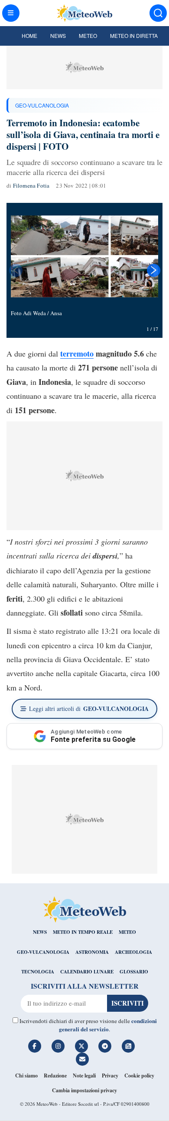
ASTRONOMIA (92, 952)
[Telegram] (104, 1046)
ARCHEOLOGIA (133, 952)
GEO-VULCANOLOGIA (42, 105)
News (58, 35)
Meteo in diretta (134, 35)
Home (29, 35)
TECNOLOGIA (37, 971)
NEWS (40, 932)
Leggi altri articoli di (89, 708)
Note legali (84, 1075)
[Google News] (128, 1046)
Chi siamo (26, 1075)
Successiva (153, 270)
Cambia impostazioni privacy (84, 1090)
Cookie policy (139, 1075)
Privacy (110, 1075)
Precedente (15, 270)
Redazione (55, 1075)
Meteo (88, 35)
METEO (127, 932)
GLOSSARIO (134, 971)
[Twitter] (81, 1046)
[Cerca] (158, 13)
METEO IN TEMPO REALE (83, 932)
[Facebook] (34, 1046)
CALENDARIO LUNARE (87, 971)
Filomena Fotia (31, 185)
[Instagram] (58, 1046)
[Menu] (11, 13)
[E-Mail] (82, 1059)
